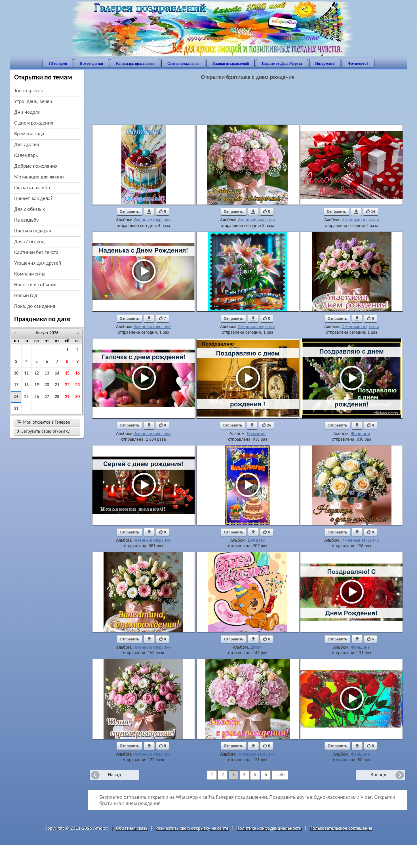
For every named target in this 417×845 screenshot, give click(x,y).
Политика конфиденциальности (269, 828)
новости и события (35, 285)
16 (77, 373)
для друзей (26, 145)
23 (77, 385)
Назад (114, 775)
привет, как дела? (33, 198)
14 (57, 373)
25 (26, 397)
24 (16, 396)
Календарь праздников (135, 63)
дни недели (27, 112)
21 (57, 385)
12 (36, 373)
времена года (29, 134)
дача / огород (29, 242)
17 (16, 385)
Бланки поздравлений (230, 63)
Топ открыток (28, 91)
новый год (25, 296)
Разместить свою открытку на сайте (191, 828)
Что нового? (358, 63)
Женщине (360, 434)
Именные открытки (152, 220)
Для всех (256, 540)
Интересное (324, 63)
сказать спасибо (32, 188)
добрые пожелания (36, 166)
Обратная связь (132, 828)
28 (57, 397)
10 (16, 373)
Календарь (26, 155)
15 (67, 373)
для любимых (29, 209)
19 (36, 385)
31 (16, 408)
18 (26, 385)
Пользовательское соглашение (340, 828)
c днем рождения (33, 123)
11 (26, 373)
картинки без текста (36, 252)
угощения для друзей (37, 263)
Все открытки (91, 63)
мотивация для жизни (39, 177)
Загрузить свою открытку (43, 431)
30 (77, 397)
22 (67, 385)
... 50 (280, 775)
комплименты (29, 274)
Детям (256, 647)
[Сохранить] (149, 212)
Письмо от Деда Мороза (282, 63)
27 (47, 397)
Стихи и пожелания (183, 63)
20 (47, 385)
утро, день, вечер (33, 101)
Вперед (378, 775)
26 (36, 397)
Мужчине (256, 434)
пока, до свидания (34, 306)
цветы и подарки (32, 231)
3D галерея (58, 63)
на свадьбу (26, 220)
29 (67, 397)
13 (47, 373)
